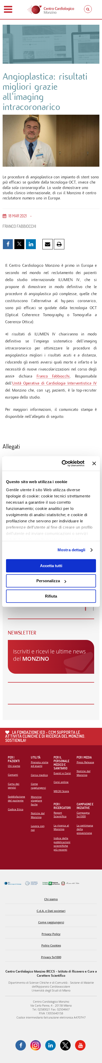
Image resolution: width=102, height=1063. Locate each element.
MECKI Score (61, 791)
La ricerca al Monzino (61, 827)
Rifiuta (51, 596)
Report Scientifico (60, 814)
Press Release (85, 762)
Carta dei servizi (13, 785)
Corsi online (61, 782)
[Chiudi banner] (94, 463)
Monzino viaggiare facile (36, 800)
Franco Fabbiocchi (53, 376)
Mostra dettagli (72, 550)
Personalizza (48, 581)
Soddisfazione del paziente (16, 798)
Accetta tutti (51, 565)
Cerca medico (39, 775)
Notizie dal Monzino (38, 815)
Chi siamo (14, 766)
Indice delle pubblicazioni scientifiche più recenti (62, 843)
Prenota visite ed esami (39, 764)
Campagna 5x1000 (83, 814)
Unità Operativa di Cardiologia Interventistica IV (54, 383)
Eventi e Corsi (62, 773)
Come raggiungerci (38, 785)
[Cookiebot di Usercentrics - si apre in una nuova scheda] (63, 463)
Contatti (13, 774)
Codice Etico (15, 809)
